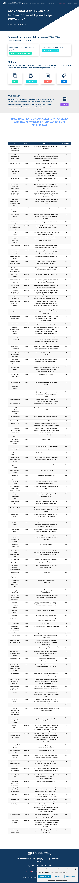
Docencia (43, 3)
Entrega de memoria (50, 50)
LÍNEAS (64, 105)
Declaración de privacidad (61, 880)
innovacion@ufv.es (25, 858)
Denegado (57, 876)
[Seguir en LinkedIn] (37, 865)
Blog (75, 3)
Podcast (70, 3)
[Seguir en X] (29, 865)
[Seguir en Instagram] (46, 865)
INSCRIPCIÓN (31, 81)
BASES (15, 81)
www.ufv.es (55, 858)
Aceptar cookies (44, 876)
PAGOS (64, 81)
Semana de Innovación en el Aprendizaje (18, 3)
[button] (76, 869)
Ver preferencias (70, 876)
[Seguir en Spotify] (33, 865)
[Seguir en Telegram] (50, 865)
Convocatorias (61, 3)
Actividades (51, 3)
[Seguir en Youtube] (41, 865)
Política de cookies (51, 880)
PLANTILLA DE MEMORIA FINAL (20, 53)
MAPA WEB (29, 871)
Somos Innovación (34, 3)
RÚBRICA (47, 81)
